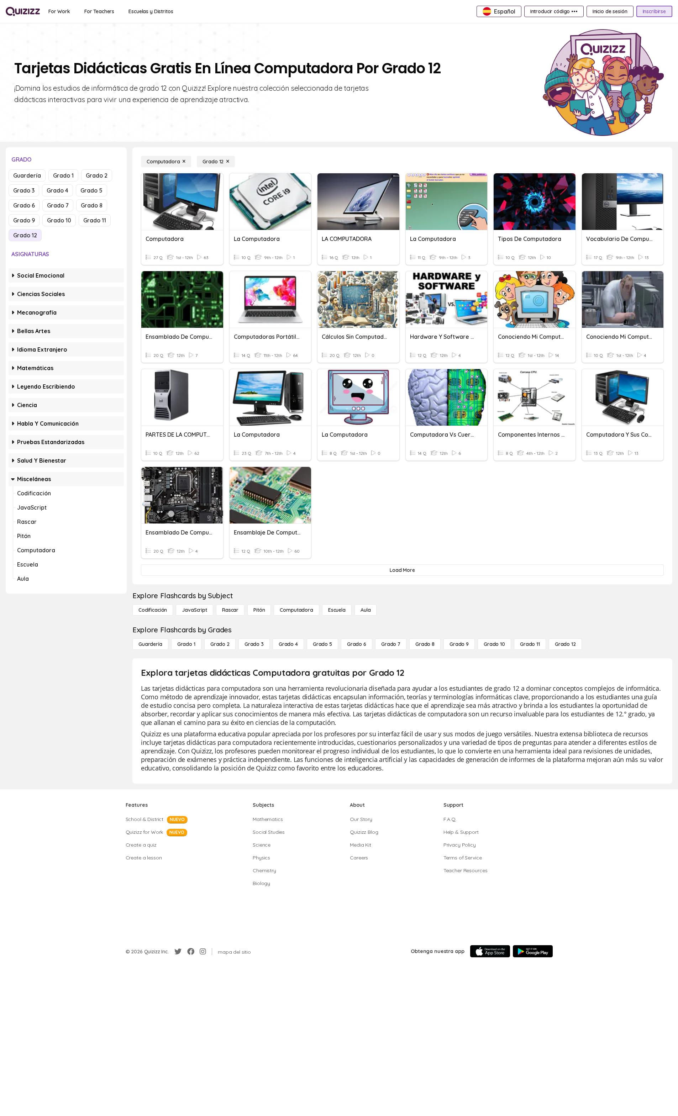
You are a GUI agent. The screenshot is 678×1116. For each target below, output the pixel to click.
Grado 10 (59, 220)
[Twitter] (178, 951)
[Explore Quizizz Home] (23, 11)
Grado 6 (24, 205)
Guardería (27, 175)
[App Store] (490, 951)
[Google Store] (533, 951)
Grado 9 (24, 220)
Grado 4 (57, 190)
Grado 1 (63, 175)
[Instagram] (203, 951)
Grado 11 (94, 220)
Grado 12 (25, 235)
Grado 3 (24, 190)
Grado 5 (91, 190)
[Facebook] (190, 951)
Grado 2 (96, 175)
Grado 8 (92, 205)
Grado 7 (58, 205)
